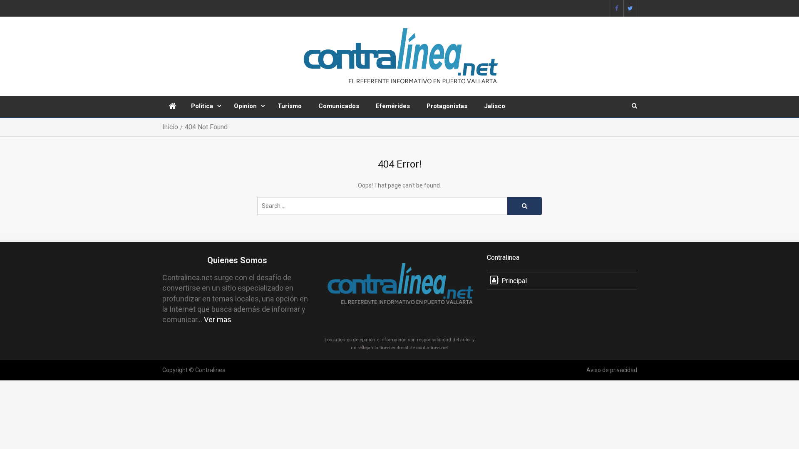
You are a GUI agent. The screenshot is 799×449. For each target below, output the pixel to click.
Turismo (290, 106)
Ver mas (217, 319)
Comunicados (338, 106)
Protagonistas (447, 106)
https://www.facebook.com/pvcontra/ (616, 8)
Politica (202, 106)
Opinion (245, 106)
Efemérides (393, 106)
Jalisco (494, 106)
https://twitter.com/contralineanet (630, 8)
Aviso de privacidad (611, 370)
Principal (514, 281)
